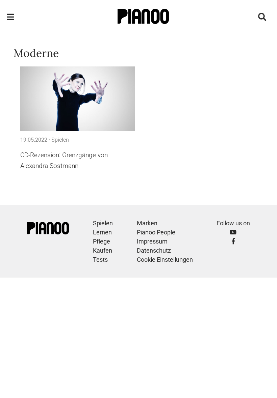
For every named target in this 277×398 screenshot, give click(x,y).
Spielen (60, 140)
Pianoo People (156, 232)
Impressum (152, 241)
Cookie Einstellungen (165, 259)
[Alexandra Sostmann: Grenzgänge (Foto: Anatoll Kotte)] (77, 98)
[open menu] (10, 17)
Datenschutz (154, 250)
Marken (147, 223)
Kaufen (102, 250)
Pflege (101, 241)
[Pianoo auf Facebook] (233, 241)
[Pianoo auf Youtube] (233, 232)
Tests (100, 259)
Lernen (102, 232)
